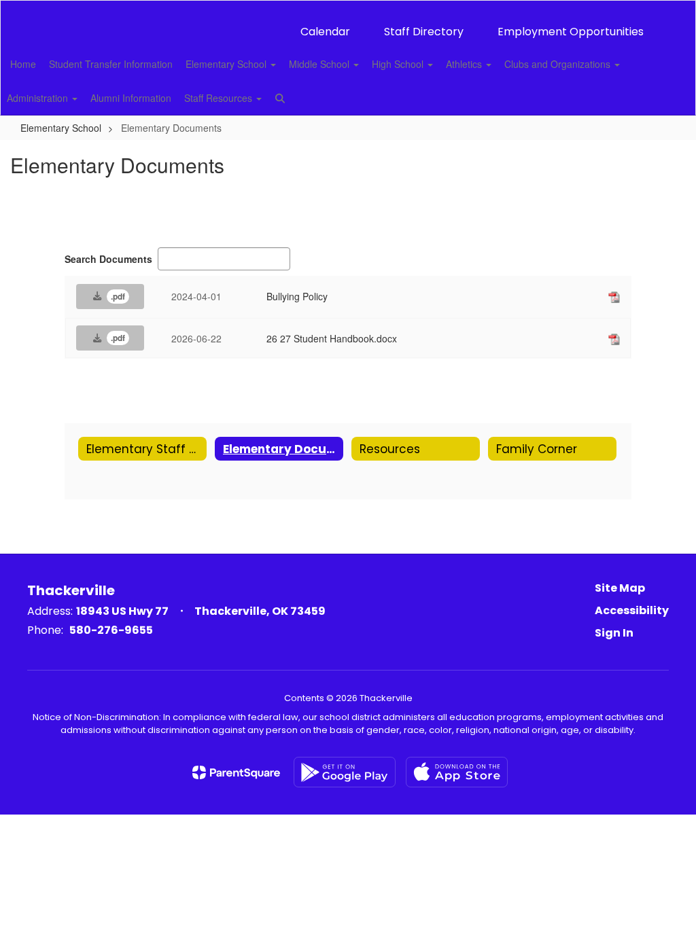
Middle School (320, 64)
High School (399, 64)
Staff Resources (219, 98)
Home (23, 64)
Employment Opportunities (571, 31)
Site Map (620, 588)
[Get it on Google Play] (345, 772)
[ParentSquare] (236, 772)
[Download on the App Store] (457, 772)
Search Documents (108, 259)
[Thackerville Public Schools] (348, 9)
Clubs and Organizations (558, 64)
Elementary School (227, 64)
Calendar (325, 31)
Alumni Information (130, 98)
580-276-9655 (111, 630)
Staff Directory (424, 31)
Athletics (465, 64)
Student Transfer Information (111, 64)
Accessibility (632, 610)
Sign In (614, 633)
